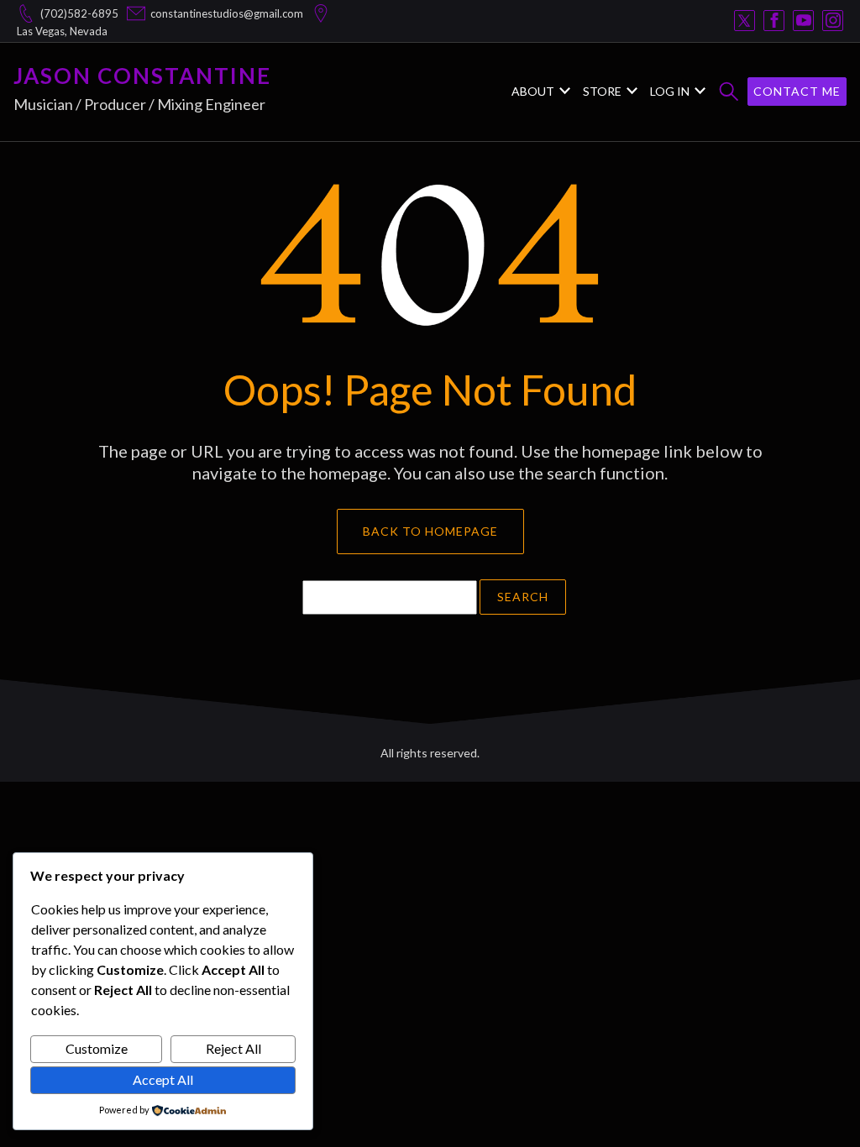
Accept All (163, 1079)
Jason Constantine (142, 75)
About (532, 91)
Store (602, 91)
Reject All (233, 1048)
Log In (670, 91)
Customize (97, 1048)
